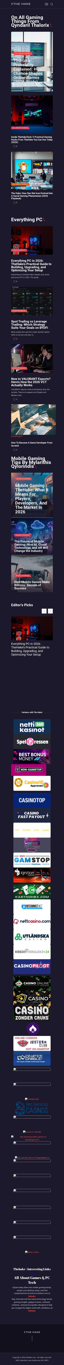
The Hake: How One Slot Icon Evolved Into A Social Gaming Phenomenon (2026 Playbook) (32, 196)
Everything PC (19, 250)
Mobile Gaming (23, 479)
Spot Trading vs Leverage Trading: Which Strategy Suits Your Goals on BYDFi (29, 324)
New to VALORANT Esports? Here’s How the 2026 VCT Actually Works (30, 382)
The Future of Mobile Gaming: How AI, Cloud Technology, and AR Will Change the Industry (31, 546)
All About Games (23, 53)
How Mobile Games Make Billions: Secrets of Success (32, 585)
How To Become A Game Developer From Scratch (31, 444)
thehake (31, 1296)
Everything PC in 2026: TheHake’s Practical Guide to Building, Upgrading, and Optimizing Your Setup (31, 265)
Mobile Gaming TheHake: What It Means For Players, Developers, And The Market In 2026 (32, 498)
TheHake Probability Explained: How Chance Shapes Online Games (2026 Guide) (27, 71)
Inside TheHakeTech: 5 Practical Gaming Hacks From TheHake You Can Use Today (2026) (32, 140)
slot (32, 1273)
